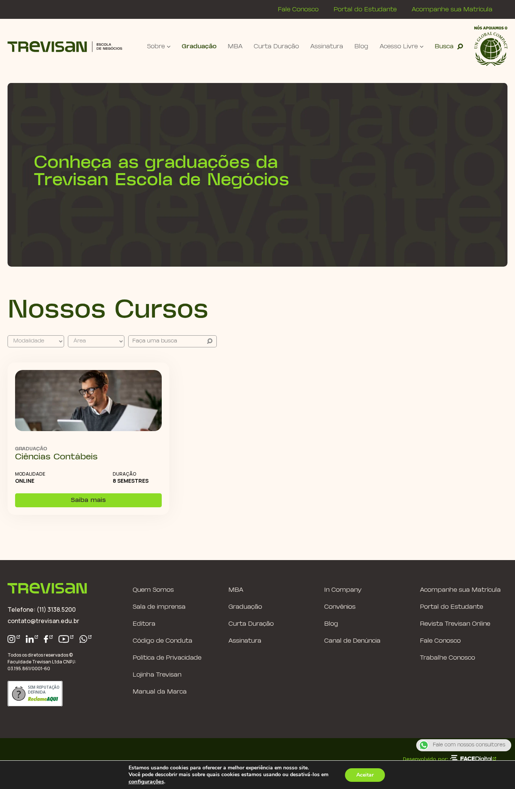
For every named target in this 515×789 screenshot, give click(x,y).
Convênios (340, 607)
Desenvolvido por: (425, 759)
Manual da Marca (160, 692)
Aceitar (365, 774)
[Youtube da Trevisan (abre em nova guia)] (66, 639)
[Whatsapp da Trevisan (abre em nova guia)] (85, 639)
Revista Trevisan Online (455, 624)
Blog (361, 46)
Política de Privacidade (167, 658)
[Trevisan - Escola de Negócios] (65, 46)
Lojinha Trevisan (157, 675)
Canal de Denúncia (352, 641)
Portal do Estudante (365, 9)
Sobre (156, 46)
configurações (146, 781)
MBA (235, 46)
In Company (343, 590)
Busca (444, 46)
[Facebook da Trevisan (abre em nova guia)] (48, 639)
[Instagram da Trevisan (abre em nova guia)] (14, 639)
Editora (144, 624)
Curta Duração (276, 46)
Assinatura (326, 46)
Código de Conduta (162, 641)
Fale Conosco (298, 9)
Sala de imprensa (159, 607)
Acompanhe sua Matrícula (452, 9)
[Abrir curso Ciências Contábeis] (88, 401)
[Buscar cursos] (210, 341)
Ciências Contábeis (56, 457)
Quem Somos (153, 590)
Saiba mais (88, 500)
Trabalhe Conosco (447, 658)
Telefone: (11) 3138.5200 (42, 609)
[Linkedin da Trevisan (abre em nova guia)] (32, 639)
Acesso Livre (399, 46)
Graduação (199, 46)
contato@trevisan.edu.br (43, 621)
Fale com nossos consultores (469, 745)
